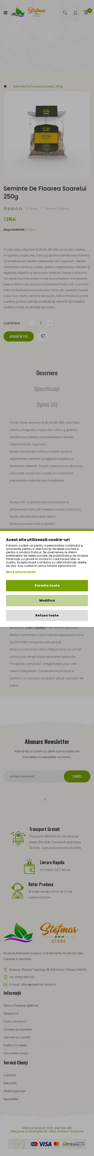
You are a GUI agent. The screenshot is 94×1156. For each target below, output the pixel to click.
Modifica (47, 600)
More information (21, 572)
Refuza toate (47, 615)
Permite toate (47, 585)
